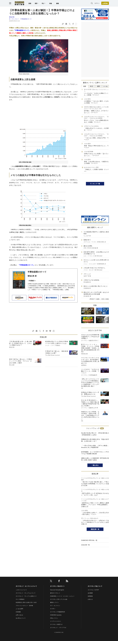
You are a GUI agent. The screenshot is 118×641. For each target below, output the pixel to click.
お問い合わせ (19, 615)
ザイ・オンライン (55, 605)
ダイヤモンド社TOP (93, 590)
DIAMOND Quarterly (55, 615)
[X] (51, 581)
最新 (84, 86)
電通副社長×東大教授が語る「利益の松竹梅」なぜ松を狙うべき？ (95, 440)
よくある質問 (19, 609)
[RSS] (67, 581)
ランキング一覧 (95, 184)
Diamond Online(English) (57, 590)
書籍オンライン (54, 602)
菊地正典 (11, 17)
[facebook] (59, 581)
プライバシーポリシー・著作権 (24, 605)
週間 (98, 86)
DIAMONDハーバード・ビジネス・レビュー (62, 596)
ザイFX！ (52, 609)
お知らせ (90, 599)
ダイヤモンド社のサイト (57, 586)
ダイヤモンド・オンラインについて (26, 586)
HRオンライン (54, 618)
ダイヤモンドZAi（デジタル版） (59, 599)
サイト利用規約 (20, 599)
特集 (50, 3)
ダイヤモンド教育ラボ (56, 624)
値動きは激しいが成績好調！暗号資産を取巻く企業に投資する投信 (95, 459)
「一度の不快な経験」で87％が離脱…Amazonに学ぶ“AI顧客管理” (95, 446)
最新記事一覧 (95, 529)
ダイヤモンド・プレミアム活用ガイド (26, 596)
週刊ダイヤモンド (55, 593)
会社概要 (90, 593)
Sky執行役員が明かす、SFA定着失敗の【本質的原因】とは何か (95, 434)
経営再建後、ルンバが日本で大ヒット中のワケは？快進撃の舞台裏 (95, 453)
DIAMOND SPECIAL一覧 (89, 540)
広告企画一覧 (85, 545)
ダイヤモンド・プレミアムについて (25, 593)
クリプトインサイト (55, 621)
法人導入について (21, 618)
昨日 (91, 86)
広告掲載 (18, 612)
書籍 (57, 3)
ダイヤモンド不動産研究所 (57, 612)
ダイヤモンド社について (95, 586)
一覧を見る (95, 465)
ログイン (97, 3)
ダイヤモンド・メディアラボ (58, 627)
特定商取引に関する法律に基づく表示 (26, 602)
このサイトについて (21, 590)
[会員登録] (105, 3)
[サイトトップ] (19, 3)
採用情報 (90, 596)
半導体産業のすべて (26, 19)
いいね (105, 86)
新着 (30, 3)
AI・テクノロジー (14, 19)
